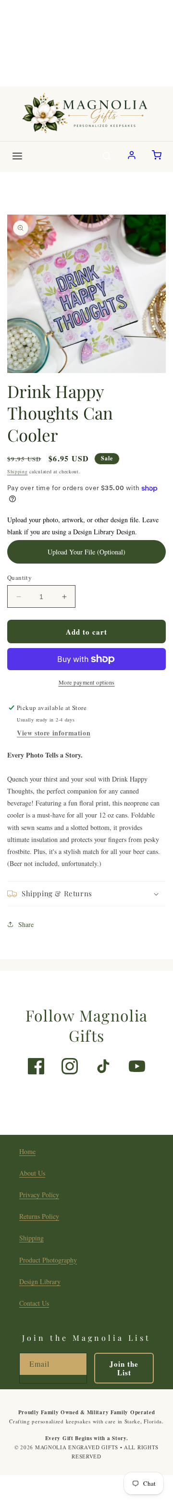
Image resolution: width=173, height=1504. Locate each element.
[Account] (131, 156)
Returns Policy (39, 1216)
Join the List (124, 1368)
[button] (86, 894)
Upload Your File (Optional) (86, 551)
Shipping (17, 471)
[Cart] (156, 156)
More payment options (87, 682)
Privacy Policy (39, 1194)
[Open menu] (17, 156)
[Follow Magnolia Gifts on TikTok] (103, 1066)
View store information (53, 733)
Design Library (40, 1281)
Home (27, 1151)
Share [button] (26, 924)
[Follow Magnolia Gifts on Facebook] (36, 1066)
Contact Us (34, 1303)
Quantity (19, 577)
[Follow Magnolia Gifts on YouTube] (137, 1066)
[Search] (106, 156)
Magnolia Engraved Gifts (76, 1447)
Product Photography (48, 1259)
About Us (32, 1173)
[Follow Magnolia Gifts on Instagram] (70, 1066)
